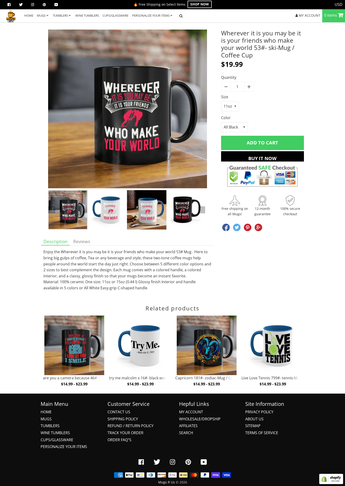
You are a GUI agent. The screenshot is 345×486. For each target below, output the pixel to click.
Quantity (228, 77)
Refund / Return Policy (130, 425)
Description (55, 241)
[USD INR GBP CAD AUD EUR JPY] (338, 4)
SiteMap (253, 425)
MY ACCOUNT (309, 15)
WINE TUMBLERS (87, 15)
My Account (191, 411)
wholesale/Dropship (200, 419)
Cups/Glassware (57, 439)
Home (46, 411)
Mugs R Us (166, 482)
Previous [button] (51, 209)
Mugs (46, 419)
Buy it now (262, 158)
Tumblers (50, 425)
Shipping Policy (122, 419)
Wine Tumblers (55, 432)
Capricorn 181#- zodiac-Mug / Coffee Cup (211, 378)
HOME (28, 15)
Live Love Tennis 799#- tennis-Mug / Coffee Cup (283, 378)
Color (226, 117)
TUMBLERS (60, 15)
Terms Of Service (261, 432)
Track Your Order (125, 432)
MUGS (41, 15)
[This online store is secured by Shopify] (331, 482)
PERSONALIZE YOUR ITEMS (151, 15)
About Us (254, 419)
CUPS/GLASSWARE (115, 15)
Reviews (81, 241)
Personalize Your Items (64, 446)
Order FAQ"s (119, 439)
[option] (127, 110)
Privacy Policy (259, 411)
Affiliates (188, 425)
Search (186, 432)
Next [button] (201, 209)
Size (224, 96)
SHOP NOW (199, 4)
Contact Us (118, 411)
